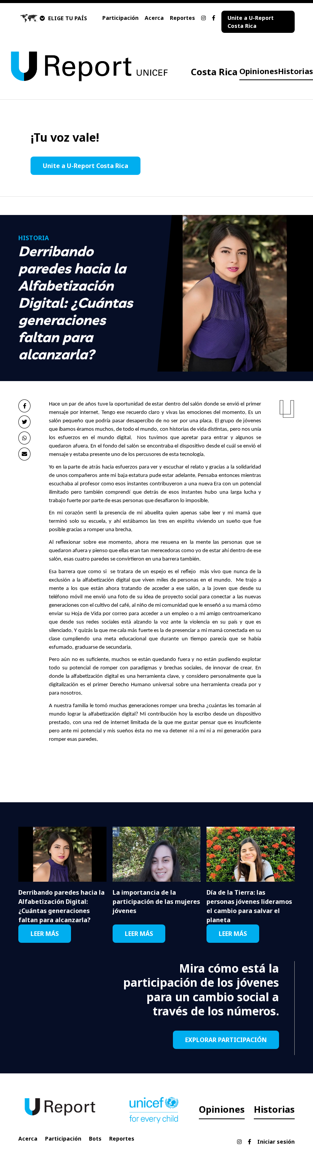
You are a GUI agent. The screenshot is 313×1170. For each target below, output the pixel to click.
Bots (95, 1138)
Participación (120, 17)
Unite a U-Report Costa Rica (250, 21)
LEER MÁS (45, 933)
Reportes (182, 17)
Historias (295, 71)
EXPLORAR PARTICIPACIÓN (226, 1040)
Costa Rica (214, 71)
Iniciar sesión (276, 1141)
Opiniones (258, 71)
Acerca (154, 17)
